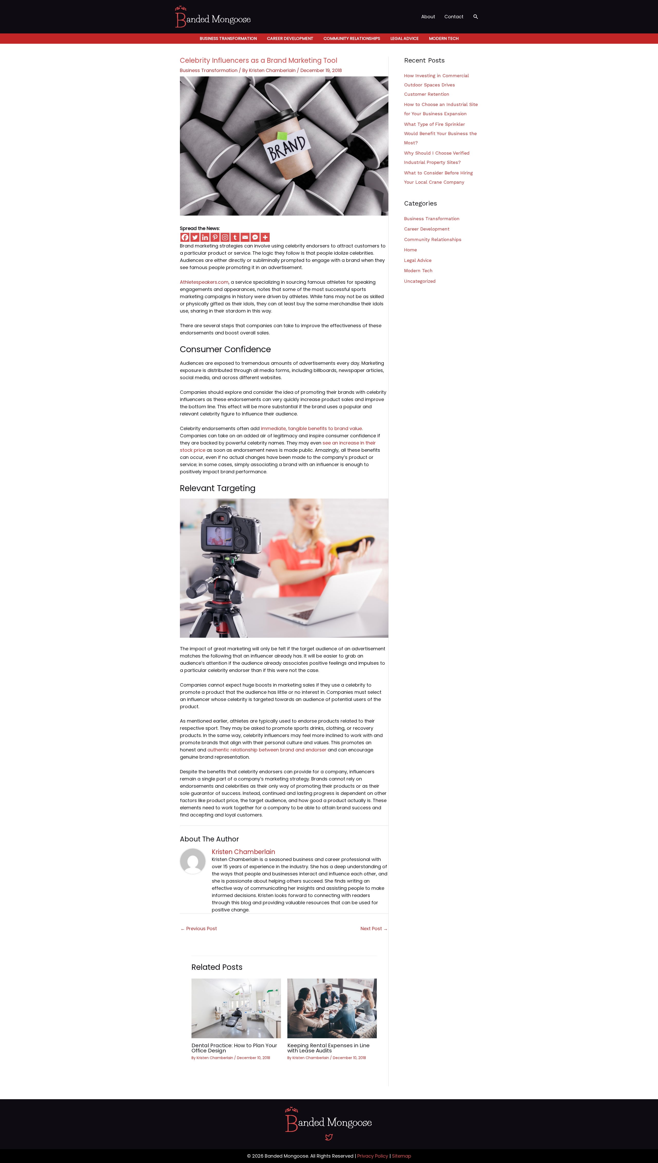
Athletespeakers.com (204, 282)
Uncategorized (420, 281)
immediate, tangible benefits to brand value (311, 428)
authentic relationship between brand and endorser (266, 750)
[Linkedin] (204, 237)
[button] (476, 17)
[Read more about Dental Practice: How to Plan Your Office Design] (236, 1008)
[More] (265, 237)
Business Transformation (228, 38)
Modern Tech (444, 38)
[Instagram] (225, 237)
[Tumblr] (235, 237)
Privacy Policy (372, 1156)
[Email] (245, 237)
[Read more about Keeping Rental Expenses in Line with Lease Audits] (332, 1008)
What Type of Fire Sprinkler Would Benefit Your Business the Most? (440, 133)
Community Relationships (352, 38)
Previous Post (198, 928)
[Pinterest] (215, 237)
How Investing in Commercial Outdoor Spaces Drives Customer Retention (436, 85)
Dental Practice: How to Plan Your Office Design (234, 1048)
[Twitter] (194, 237)
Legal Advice (404, 38)
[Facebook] (184, 237)
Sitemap (401, 1156)
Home (410, 249)
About (428, 16)
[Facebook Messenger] (255, 237)
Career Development (290, 38)
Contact (453, 16)
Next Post (374, 928)
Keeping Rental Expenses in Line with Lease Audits (328, 1048)
